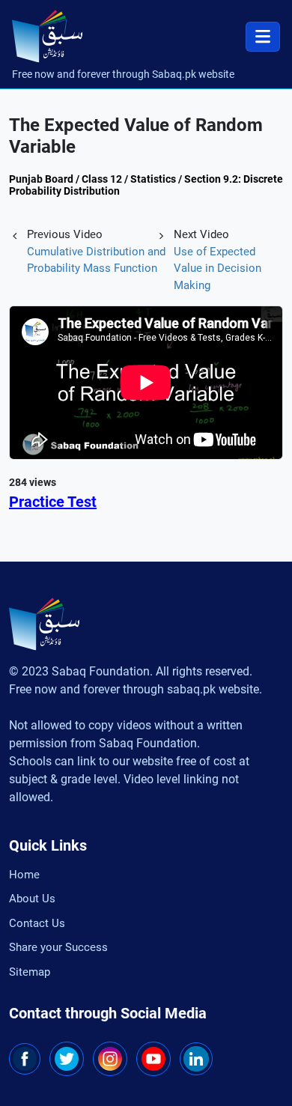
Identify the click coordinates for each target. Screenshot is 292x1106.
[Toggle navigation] (263, 37)
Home (24, 874)
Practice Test (53, 502)
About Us (32, 898)
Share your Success (58, 947)
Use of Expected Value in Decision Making (217, 268)
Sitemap (29, 972)
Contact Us (37, 923)
